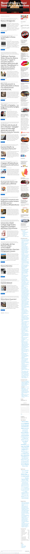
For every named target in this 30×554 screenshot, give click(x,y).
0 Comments (10, 90)
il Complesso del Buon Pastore (24, 505)
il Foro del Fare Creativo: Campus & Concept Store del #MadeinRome (24, 201)
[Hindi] (23, 16)
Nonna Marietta (6, 266)
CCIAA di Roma (24, 429)
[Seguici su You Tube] (25, 156)
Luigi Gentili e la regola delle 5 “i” (25, 251)
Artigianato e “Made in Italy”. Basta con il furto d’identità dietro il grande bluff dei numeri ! (25, 289)
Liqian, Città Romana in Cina (24, 389)
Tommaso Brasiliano (27, 496)
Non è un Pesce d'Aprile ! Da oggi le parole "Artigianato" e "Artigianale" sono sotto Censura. (25, 517)
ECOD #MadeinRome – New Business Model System (25, 215)
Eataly (28, 432)
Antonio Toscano (26, 471)
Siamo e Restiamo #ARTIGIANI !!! (25, 248)
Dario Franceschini (23, 478)
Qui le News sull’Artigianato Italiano (25, 178)
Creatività (9, 52)
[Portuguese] (23, 17)
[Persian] (22, 17)
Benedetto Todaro (24, 472)
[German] (27, 15)
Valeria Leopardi (26, 497)
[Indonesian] (25, 16)
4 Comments (10, 252)
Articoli (6, 18)
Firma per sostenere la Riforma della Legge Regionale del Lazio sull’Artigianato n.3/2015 (25, 69)
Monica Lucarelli (25, 490)
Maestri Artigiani (16, 122)
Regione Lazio (26, 453)
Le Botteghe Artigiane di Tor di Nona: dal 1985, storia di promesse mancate (24, 367)
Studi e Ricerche (9, 161)
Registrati (22, 544)
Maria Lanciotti (27, 488)
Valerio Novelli (23, 498)
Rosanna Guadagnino (24, 495)
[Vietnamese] (22, 18)
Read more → (2, 32)
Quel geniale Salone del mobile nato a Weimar (9, 183)
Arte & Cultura (3, 18)
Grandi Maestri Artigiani (4, 103)
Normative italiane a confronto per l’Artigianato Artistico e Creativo (25, 314)
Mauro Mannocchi (25, 489)
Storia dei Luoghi (6, 19)
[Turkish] (21, 18)
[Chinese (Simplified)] (22, 15)
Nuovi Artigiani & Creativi (7, 54)
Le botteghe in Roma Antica (8, 38)
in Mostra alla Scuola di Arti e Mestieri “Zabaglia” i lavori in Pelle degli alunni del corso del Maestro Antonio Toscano (10, 128)
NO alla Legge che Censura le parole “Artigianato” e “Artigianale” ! (24, 41)
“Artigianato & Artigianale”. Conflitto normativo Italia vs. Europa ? (24, 273)
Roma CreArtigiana (14, 103)
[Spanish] (27, 17)
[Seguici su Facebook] (21, 156)
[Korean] (21, 17)
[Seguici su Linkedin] (23, 156)
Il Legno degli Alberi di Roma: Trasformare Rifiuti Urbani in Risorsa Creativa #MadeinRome (24, 271)
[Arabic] (21, 15)
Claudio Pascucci (25, 475)
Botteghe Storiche (10, 102)
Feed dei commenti (23, 546)
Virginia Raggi (26, 498)
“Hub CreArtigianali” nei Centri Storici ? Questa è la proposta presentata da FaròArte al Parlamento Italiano (25, 392)
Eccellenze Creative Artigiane (5, 279)
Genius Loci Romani (23, 230)
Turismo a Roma (16, 242)
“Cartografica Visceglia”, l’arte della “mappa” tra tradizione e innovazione (24, 253)
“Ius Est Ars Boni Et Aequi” (24, 278)
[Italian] (26, 16)
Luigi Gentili (26, 487)
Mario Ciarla (22, 489)
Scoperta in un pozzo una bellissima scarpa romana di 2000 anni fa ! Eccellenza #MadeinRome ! (10, 202)
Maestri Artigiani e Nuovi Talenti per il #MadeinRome (15, 4)
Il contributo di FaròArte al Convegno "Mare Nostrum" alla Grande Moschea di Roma (24, 519)
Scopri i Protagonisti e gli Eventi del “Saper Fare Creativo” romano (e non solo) (25, 115)
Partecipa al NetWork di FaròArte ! (25, 84)
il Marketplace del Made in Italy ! (24, 135)
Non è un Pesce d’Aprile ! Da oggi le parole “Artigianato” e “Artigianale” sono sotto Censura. (25, 300)
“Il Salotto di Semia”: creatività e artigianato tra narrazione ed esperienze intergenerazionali (25, 303)
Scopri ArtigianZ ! (24, 185)
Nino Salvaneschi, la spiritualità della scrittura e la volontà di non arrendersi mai (10, 86)
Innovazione (5, 180)
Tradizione (14, 19)
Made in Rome (10, 103)
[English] (23, 15)
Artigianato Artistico (11, 18)
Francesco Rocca (23, 483)
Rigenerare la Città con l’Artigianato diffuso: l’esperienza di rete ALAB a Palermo (25, 260)
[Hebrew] (22, 16)
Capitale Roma (26, 428)
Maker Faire (25, 451)
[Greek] (21, 16)
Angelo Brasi (23, 471)
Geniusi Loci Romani (14, 53)
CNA (27, 429)
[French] (26, 15)
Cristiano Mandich (25, 476)
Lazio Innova (27, 444)
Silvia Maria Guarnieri (8, 299)
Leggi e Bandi (23, 446)
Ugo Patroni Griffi (23, 497)
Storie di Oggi (17, 54)
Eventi (10, 53)
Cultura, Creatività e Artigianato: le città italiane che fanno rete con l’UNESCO (25, 522)
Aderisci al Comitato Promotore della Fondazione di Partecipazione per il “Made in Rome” (24, 99)
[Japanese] (27, 16)
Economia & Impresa (6, 53)
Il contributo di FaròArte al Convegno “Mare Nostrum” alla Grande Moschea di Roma (24, 247)
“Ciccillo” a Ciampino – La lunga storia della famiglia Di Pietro (10, 107)
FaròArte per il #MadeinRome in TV (24, 144)
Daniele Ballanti (6, 283)
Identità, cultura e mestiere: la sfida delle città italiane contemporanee (24, 338)
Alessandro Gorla (23, 470)
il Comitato (3, 10)
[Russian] (26, 17)
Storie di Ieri (10, 19)
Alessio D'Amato (27, 470)
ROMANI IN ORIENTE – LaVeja (24, 388)
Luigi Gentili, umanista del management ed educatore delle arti (25, 369)
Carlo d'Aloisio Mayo (23, 390)
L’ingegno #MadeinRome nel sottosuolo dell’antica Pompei (10, 165)
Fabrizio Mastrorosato (25, 482)
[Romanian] (25, 17)
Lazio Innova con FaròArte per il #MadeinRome (24, 224)
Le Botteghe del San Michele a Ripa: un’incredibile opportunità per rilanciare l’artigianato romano (10, 247)
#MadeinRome (2, 90)
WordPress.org (23, 547)
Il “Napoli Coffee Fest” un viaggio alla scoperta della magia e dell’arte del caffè (25, 347)
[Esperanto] (25, 15)
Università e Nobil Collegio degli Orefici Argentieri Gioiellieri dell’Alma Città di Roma (9, 225)
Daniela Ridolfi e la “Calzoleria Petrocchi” (8, 148)
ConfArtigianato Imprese (4, 52)
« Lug (21, 414)
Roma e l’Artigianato (8, 21)
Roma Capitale (24, 455)
